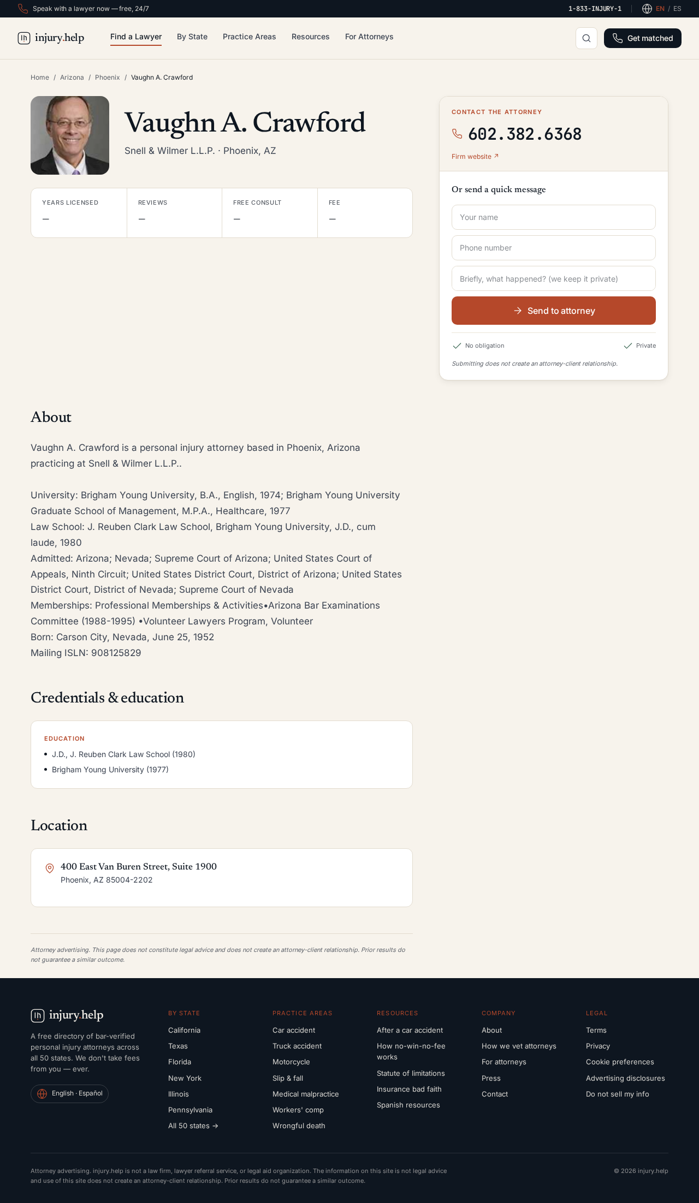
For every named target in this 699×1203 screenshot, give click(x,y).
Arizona (72, 77)
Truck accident (297, 1045)
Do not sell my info (617, 1093)
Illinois (178, 1093)
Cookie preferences (620, 1061)
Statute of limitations (411, 1073)
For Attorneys (369, 36)
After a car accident (410, 1030)
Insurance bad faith (409, 1089)
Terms (596, 1030)
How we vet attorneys (519, 1045)
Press (491, 1078)
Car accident (294, 1030)
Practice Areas (249, 36)
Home (40, 77)
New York (185, 1078)
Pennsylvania (190, 1109)
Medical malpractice (306, 1093)
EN (660, 8)
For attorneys (504, 1061)
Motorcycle (291, 1061)
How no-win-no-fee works (411, 1051)
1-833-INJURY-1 (594, 8)
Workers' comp (298, 1109)
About (492, 1030)
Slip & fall (288, 1078)
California (184, 1030)
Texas (178, 1045)
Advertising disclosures (625, 1078)
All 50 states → (193, 1125)
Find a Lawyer (136, 36)
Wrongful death (299, 1125)
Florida (179, 1061)
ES (677, 8)
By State (192, 36)
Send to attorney (561, 310)
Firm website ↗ (475, 156)
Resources (311, 36)
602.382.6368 (525, 134)
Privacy (598, 1045)
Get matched (650, 38)
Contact (495, 1093)
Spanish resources (408, 1104)
